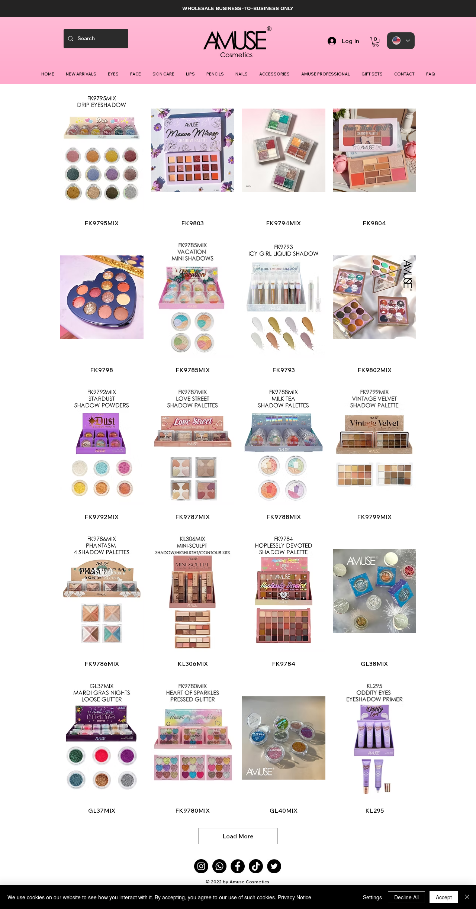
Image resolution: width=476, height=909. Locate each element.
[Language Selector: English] (401, 40)
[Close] (467, 897)
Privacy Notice (294, 897)
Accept (444, 897)
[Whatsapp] (219, 866)
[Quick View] (102, 150)
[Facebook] (238, 866)
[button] (375, 41)
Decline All (406, 897)
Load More (238, 836)
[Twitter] (274, 866)
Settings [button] (372, 897)
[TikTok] (256, 866)
